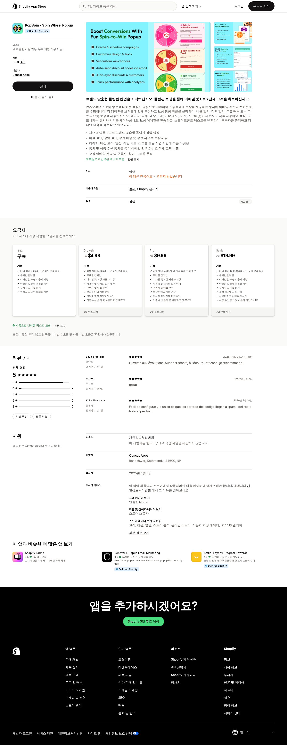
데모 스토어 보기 (43, 97)
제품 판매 (72, 675)
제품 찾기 (72, 667)
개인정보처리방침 (141, 437)
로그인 (239, 6)
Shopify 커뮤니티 (183, 675)
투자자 (228, 675)
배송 (121, 705)
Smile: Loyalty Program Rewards (226, 553)
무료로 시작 (261, 6)
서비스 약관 (45, 733)
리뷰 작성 (22, 416)
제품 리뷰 (125, 675)
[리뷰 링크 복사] (106, 356)
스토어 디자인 (75, 690)
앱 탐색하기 (190, 6)
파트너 (228, 690)
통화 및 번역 (126, 713)
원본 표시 (133, 159)
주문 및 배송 (74, 682)
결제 (132, 189)
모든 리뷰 (41, 416)
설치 (43, 86)
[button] (54, 557)
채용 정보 (230, 667)
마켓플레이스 (127, 667)
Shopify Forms (34, 553)
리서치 (175, 682)
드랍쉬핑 (124, 659)
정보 (227, 659)
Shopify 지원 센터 (183, 659)
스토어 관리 (73, 705)
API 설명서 (178, 667)
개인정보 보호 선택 (118, 733)
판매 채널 (72, 659)
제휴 (227, 698)
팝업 (132, 202)
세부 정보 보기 (139, 533)
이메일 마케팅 (128, 690)
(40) (22, 62)
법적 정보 (230, 705)
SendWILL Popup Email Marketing (137, 553)
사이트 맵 (94, 733)
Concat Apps (21, 74)
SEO (121, 698)
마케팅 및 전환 (75, 698)
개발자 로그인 (22, 733)
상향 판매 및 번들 (130, 682)
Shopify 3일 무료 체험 (143, 621)
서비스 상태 (232, 713)
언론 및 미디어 (234, 682)
